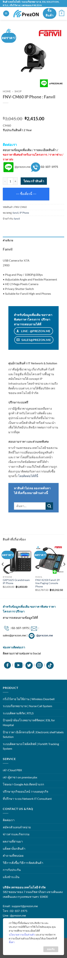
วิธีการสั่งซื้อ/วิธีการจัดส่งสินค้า (23, 862)
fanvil (15, 212)
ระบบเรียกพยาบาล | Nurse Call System (27, 706)
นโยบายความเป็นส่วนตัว (22, 934)
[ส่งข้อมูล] (49, 506)
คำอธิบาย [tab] (8, 240)
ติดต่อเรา (9, 820)
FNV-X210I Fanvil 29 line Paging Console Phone (47, 583)
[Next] (64, 571)
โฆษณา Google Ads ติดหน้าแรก (23, 784)
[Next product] (7, 110)
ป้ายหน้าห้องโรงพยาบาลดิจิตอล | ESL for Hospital (29, 722)
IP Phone (24, 212)
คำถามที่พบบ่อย (13, 855)
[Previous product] (16, 110)
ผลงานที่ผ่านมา (13, 841)
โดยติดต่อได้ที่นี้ (28, 476)
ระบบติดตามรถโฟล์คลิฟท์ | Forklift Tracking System (31, 746)
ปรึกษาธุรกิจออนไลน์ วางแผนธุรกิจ (25, 791)
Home (7, 91)
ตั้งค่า (12, 942)
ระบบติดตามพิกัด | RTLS (18, 713)
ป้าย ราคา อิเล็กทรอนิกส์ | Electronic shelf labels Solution (33, 734)
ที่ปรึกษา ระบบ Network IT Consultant (27, 798)
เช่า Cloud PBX (12, 770)
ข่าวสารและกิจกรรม (16, 834)
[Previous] (3, 571)
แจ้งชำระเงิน (11, 877)
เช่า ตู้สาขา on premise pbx (20, 777)
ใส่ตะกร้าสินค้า (33, 181)
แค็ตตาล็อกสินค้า (14, 848)
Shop (18, 91)
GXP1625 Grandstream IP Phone (16, 582)
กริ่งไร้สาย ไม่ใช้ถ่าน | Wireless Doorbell (29, 699)
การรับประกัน (12, 869)
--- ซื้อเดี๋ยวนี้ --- (26, 194)
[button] (6, 13)
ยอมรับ (51, 949)
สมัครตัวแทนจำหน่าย (17, 827)
